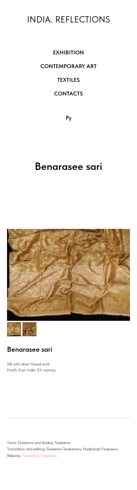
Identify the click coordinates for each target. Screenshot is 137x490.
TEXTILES (68, 80)
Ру (68, 117)
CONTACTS (68, 93)
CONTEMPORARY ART (68, 66)
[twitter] (25, 469)
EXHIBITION (68, 52)
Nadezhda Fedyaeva (39, 455)
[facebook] (12, 469)
